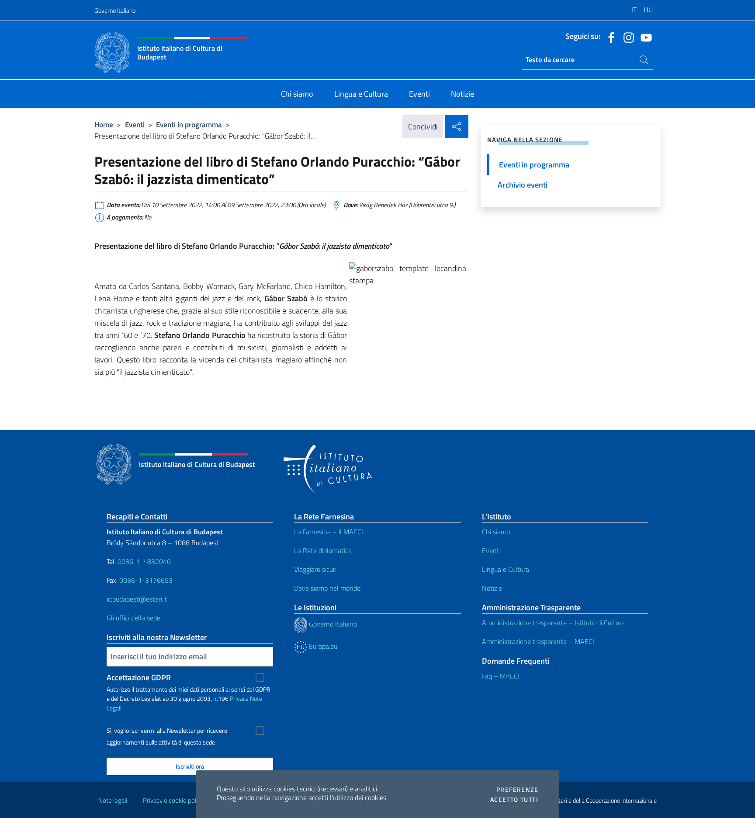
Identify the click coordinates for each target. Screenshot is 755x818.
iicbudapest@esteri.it (137, 599)
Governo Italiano (114, 10)
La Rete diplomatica (323, 550)
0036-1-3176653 (146, 580)
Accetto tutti (514, 800)
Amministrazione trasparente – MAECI (538, 641)
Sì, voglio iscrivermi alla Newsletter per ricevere (167, 730)
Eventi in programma (189, 124)
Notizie (492, 588)
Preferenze (517, 790)
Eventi (135, 124)
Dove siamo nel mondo (327, 588)
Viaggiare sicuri (315, 569)
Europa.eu (322, 646)
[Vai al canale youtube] (644, 36)
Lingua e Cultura (505, 569)
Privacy (239, 698)
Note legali (112, 800)
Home (103, 124)
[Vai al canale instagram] (626, 36)
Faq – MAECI (500, 676)
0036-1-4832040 (144, 561)
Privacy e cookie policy (173, 800)
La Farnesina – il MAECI (328, 531)
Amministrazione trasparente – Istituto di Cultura (553, 622)
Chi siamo (496, 531)
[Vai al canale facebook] (609, 36)
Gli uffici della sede (133, 618)
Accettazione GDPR (139, 677)
